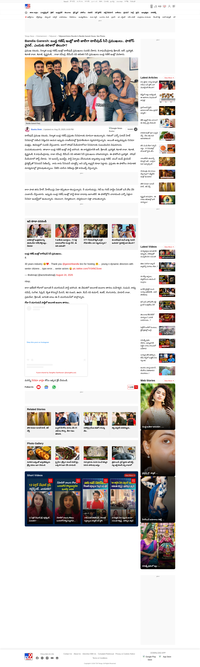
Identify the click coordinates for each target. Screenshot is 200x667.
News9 (66, 1)
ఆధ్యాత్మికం (144, 12)
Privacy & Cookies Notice (125, 654)
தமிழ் (112, 1)
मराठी (87, 1)
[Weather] (155, 6)
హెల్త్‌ (132, 12)
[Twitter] (42, 658)
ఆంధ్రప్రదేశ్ (59, 12)
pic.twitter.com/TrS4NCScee (87, 268)
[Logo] (27, 6)
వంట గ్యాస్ (93, 17)
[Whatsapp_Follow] (54, 387)
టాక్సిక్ (55, 17)
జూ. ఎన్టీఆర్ (121, 17)
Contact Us (67, 654)
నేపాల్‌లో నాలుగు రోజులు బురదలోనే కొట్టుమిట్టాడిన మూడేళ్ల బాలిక (65, 519)
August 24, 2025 (64, 275)
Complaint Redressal (106, 654)
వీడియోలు (72, 17)
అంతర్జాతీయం (83, 17)
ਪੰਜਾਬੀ (106, 1)
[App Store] (166, 658)
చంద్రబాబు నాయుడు (144, 17)
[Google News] (57, 658)
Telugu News (29, 36)
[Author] (27, 129)
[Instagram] (47, 658)
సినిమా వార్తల (38, 380)
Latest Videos (149, 246)
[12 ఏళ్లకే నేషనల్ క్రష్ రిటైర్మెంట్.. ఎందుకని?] (40, 501)
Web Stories (148, 380)
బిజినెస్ (90, 12)
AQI (159, 6)
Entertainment (41, 36)
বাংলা (100, 1)
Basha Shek (36, 129)
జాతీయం (118, 12)
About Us (77, 654)
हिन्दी (72, 1)
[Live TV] (163, 6)
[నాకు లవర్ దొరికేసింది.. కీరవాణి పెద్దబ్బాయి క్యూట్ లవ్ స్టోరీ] (95, 501)
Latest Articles (149, 77)
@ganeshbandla (70, 264)
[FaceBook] (37, 658)
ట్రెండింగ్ (125, 12)
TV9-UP (132, 1)
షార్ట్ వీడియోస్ (108, 12)
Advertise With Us (89, 654)
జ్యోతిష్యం (39, 17)
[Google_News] (46, 387)
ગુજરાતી (94, 1)
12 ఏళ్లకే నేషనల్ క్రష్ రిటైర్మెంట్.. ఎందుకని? (39, 519)
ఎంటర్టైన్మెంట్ (44, 12)
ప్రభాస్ (113, 17)
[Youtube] (38, 387)
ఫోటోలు (83, 12)
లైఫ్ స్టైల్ (75, 12)
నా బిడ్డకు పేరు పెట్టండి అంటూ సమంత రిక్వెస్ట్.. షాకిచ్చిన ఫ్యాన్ (122, 519)
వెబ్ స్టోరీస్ (98, 12)
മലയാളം (120, 1)
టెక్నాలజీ (47, 17)
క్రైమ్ (137, 12)
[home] (26, 12)
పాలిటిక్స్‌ (153, 12)
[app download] (151, 6)
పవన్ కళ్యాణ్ (166, 17)
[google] (117, 129)
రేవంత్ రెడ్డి (156, 17)
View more (129, 475)
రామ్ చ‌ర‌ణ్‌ (131, 17)
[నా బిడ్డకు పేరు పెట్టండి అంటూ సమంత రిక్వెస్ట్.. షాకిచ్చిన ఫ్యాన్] (123, 501)
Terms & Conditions (100, 658)
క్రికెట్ (52, 12)
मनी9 (126, 1)
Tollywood (52, 36)
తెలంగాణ (68, 12)
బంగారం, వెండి (104, 17)
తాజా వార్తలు (34, 12)
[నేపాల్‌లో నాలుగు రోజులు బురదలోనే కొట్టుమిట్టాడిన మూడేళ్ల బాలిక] (67, 501)
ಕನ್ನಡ (80, 1)
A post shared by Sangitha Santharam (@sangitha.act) (56, 372)
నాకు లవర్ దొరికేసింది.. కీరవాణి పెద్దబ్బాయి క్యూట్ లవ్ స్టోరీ (95, 519)
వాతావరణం (63, 17)
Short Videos (35, 475)
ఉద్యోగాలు (30, 17)
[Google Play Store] (150, 658)
